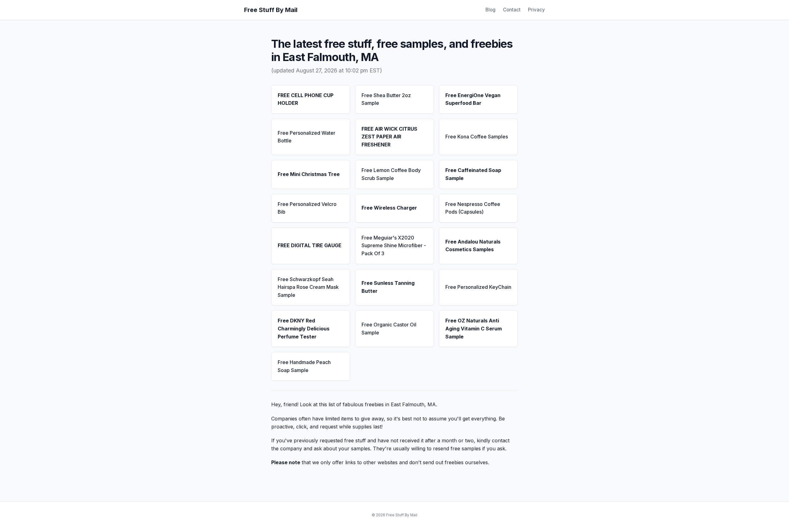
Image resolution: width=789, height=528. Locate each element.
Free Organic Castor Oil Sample (389, 328)
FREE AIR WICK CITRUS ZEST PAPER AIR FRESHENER (389, 137)
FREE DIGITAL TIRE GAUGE (309, 245)
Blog (490, 10)
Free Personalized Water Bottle (306, 137)
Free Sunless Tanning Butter (388, 287)
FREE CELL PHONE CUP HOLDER (305, 99)
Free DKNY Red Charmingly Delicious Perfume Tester (303, 328)
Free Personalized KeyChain (478, 287)
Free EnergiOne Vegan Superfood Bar (473, 99)
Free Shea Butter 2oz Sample (386, 99)
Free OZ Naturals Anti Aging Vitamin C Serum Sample (473, 328)
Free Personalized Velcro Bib (307, 208)
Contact (512, 10)
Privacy (536, 10)
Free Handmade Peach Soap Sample (304, 366)
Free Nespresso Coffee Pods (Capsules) (472, 208)
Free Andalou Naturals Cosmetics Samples (473, 246)
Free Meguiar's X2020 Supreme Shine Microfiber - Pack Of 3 (394, 245)
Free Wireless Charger (389, 208)
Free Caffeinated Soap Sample (473, 174)
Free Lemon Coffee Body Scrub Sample (391, 174)
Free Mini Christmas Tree (309, 174)
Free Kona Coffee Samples (476, 136)
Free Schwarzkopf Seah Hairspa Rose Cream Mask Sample (308, 287)
